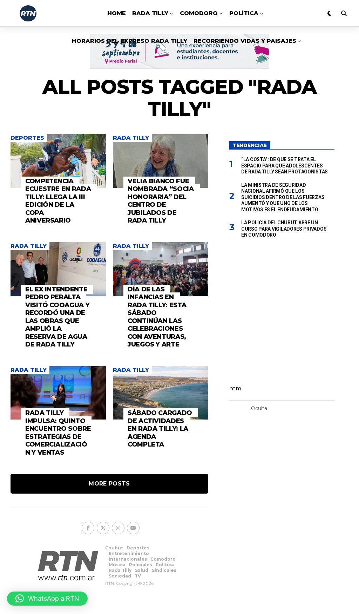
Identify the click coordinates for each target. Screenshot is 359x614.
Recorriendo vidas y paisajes (245, 41)
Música (117, 564)
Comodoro (199, 13)
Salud (141, 570)
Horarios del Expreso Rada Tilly (129, 41)
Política (243, 13)
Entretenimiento (129, 553)
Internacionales (128, 559)
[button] (47, 599)
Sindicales (164, 570)
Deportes (138, 547)
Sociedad (120, 576)
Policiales (140, 564)
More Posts (109, 483)
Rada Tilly (150, 13)
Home (116, 13)
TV (138, 576)
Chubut (114, 547)
